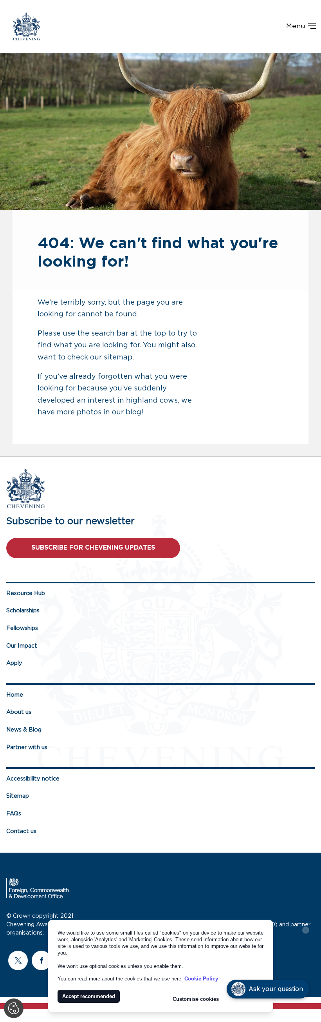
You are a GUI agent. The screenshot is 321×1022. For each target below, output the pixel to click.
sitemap (118, 357)
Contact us (21, 831)
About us (18, 712)
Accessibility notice (33, 779)
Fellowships (22, 628)
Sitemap (17, 796)
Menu (296, 26)
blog (133, 412)
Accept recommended (88, 996)
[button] (268, 989)
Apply (14, 663)
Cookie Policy (201, 979)
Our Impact (21, 646)
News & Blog (23, 730)
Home (14, 695)
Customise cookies (196, 999)
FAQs (13, 814)
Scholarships (23, 611)
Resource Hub (25, 593)
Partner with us (26, 747)
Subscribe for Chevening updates (93, 548)
